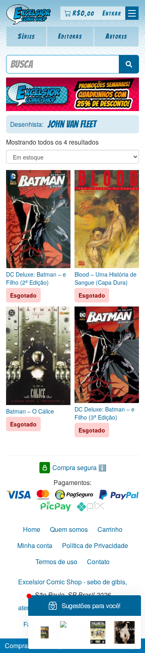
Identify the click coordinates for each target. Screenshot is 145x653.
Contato (98, 561)
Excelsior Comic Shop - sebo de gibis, (72, 581)
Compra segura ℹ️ (79, 467)
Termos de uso (56, 561)
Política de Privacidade (95, 545)
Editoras (70, 36)
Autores (116, 36)
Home (31, 529)
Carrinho (109, 529)
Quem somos (69, 529)
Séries (26, 36)
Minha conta (34, 545)
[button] (132, 13)
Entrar (111, 13)
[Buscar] (129, 64)
